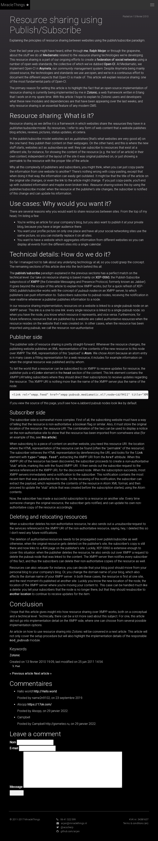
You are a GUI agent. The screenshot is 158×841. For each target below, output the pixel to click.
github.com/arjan (70, 831)
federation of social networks (117, 59)
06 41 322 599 (68, 819)
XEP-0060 (102, 277)
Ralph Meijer (97, 51)
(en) (146, 823)
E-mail (14, 748)
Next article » (43, 673)
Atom (88, 353)
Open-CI (109, 64)
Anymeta (45, 68)
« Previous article (21, 673)
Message (16, 787)
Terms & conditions (133, 823)
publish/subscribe (27, 273)
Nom (13, 742)
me (86, 51)
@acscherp (67, 827)
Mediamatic (51, 55)
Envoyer (16, 793)
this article (49, 437)
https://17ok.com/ (40, 704)
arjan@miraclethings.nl (74, 823)
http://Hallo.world (45, 691)
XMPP (35, 282)
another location (20, 594)
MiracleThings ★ (15, 4)
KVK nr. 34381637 (138, 819)
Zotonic (92, 92)
